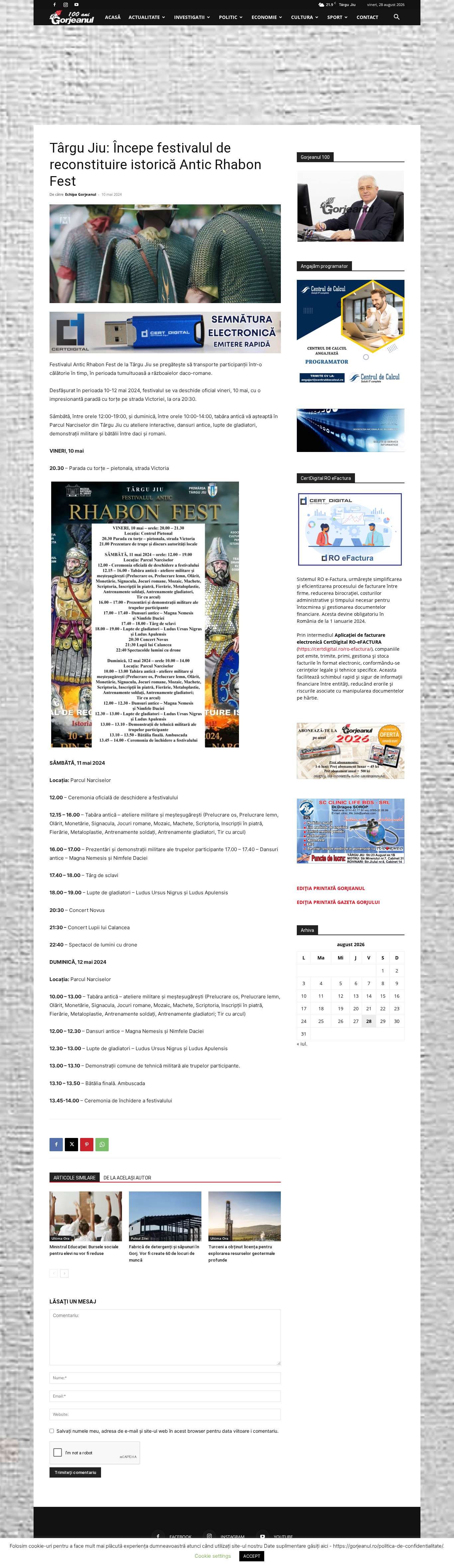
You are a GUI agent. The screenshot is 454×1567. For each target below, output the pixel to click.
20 (356, 1008)
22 (383, 1008)
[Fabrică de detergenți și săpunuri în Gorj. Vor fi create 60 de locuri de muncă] (165, 1216)
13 (356, 996)
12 (340, 996)
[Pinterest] (86, 1144)
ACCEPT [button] (251, 1556)
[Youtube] (76, 4)
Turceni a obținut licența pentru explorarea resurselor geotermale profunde (241, 1253)
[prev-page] (54, 1273)
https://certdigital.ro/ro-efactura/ (334, 649)
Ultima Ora (60, 1238)
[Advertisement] (227, 75)
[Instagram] (65, 4)
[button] (396, 18)
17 (303, 1008)
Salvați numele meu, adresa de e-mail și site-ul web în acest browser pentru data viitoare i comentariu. (168, 1431)
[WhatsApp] (102, 1144)
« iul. (302, 1044)
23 (396, 1008)
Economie (264, 17)
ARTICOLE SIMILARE (75, 1177)
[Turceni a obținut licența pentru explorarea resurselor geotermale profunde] (244, 1216)
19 (340, 1008)
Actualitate (144, 17)
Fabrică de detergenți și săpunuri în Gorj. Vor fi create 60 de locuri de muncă (164, 1253)
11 (321, 996)
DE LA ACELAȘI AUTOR (127, 1177)
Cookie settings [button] (213, 1556)
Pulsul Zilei (140, 1238)
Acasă (113, 17)
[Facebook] (54, 4)
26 (340, 1021)
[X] (71, 1144)
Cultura (302, 17)
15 (383, 996)
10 (303, 996)
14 (369, 996)
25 (321, 1021)
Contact (367, 17)
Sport (334, 17)
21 (369, 1008)
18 (321, 1008)
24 (303, 1021)
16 (396, 996)
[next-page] (64, 1273)
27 (356, 1021)
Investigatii (189, 17)
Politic (228, 17)
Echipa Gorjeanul (80, 194)
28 (369, 1021)
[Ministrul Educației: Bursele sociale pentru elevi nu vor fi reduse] (86, 1216)
